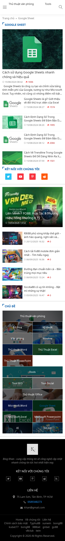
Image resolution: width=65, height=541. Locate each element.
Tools (48, 4)
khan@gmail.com (34, 507)
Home (19, 519)
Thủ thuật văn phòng (21, 4)
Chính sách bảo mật (16, 523)
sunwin (46, 523)
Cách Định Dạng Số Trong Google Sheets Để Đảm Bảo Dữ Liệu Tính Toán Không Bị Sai (42, 120)
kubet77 (14, 527)
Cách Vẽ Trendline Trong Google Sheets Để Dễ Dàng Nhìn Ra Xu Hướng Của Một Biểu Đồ (43, 156)
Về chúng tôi (32, 519)
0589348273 (35, 502)
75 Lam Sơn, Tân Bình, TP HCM (35, 497)
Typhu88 (35, 523)
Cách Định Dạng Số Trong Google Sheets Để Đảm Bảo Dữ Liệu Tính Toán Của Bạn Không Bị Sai (42, 140)
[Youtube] (20, 179)
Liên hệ (46, 519)
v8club (30, 530)
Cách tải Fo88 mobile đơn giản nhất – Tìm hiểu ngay (42, 253)
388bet (36, 527)
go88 (55, 527)
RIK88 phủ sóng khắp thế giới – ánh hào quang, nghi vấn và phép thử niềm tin (42, 237)
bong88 (57, 523)
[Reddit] (44, 179)
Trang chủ (8, 18)
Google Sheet (26, 18)
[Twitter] (8, 179)
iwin (38, 530)
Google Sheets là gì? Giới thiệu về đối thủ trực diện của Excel (42, 100)
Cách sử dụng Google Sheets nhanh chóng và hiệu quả (28, 74)
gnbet (46, 527)
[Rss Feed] (56, 480)
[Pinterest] (32, 179)
